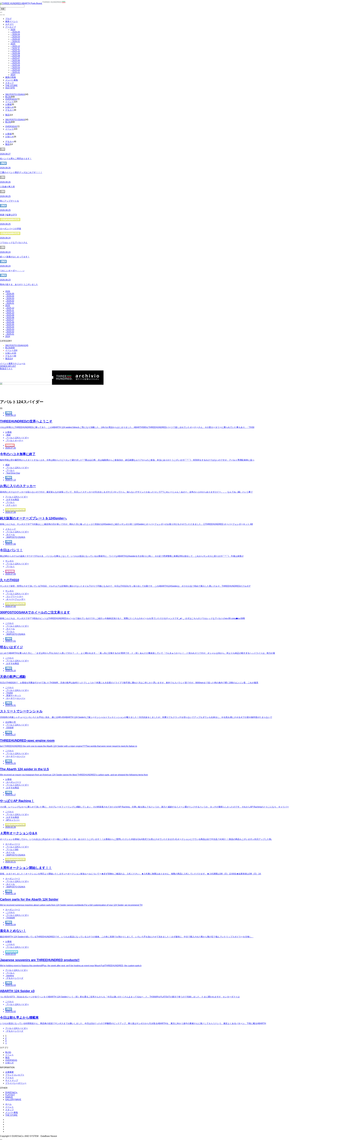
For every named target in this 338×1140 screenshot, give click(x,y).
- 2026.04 (9, 296)
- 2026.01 (9, 303)
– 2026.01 (15, 41)
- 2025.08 (9, 317)
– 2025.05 (15, 63)
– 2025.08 (15, 56)
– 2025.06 (15, 60)
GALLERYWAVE (13, 1099)
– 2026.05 (15, 32)
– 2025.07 (15, 58)
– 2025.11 (15, 49)
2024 (13, 75)
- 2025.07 (9, 320)
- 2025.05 (9, 324)
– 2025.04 (15, 65)
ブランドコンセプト (14, 1075)
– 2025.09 (15, 53)
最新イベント (11, 21)
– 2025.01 (15, 72)
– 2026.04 (15, 34)
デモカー (9, 110)
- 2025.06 (9, 322)
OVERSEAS (11, 99)
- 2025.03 (9, 329)
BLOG (8, 97)
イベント (9, 102)
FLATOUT (10, 1095)
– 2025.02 (15, 70)
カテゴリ (9, 24)
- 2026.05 (9, 294)
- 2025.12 (9, 308)
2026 (13, 30)
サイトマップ (11, 1080)
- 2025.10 (9, 313)
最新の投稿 (10, 77)
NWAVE (9, 1097)
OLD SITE (10, 88)
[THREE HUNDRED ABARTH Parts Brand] (33, 3)
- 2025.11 (9, 310)
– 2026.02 (15, 39)
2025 (13, 44)
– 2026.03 (15, 37)
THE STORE (11, 85)
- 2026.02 (9, 301)
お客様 (8, 104)
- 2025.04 (9, 327)
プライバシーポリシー (15, 1083)
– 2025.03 (15, 68)
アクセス (9, 1078)
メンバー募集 (11, 80)
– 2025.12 (15, 46)
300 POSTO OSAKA (15, 94)
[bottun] (1, 12)
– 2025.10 (15, 51)
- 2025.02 (9, 332)
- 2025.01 (9, 334)
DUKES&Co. (11, 1092)
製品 (7, 115)
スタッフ (9, 83)
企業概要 (9, 1072)
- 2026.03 (9, 298)
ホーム (8, 1104)
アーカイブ (10, 27)
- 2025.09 (9, 315)
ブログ (8, 19)
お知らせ (9, 107)
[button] (1, 14)
